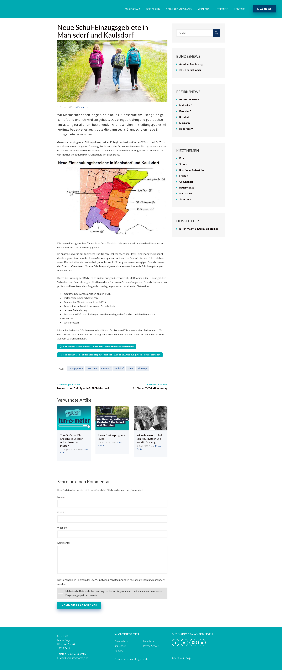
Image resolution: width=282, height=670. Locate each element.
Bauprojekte (186, 187)
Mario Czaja (132, 9)
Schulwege (142, 368)
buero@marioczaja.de (76, 658)
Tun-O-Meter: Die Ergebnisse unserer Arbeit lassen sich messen (71, 440)
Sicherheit (185, 199)
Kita (181, 158)
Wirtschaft (185, 193)
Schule (130, 368)
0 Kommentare (82, 107)
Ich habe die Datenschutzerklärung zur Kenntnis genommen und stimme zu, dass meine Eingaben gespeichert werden (113, 593)
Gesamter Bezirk (189, 99)
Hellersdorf (186, 128)
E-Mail (60, 512)
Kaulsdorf (105, 368)
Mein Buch (204, 9)
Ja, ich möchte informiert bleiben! (199, 228)
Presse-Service (151, 646)
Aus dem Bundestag (191, 64)
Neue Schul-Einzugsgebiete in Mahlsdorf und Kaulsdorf (102, 31)
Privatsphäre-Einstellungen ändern (132, 659)
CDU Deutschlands (190, 70)
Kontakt (240, 9)
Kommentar (63, 542)
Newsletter (149, 641)
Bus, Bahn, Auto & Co (191, 170)
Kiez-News (264, 8)
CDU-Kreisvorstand (179, 9)
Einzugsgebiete (76, 368)
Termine (222, 9)
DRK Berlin (153, 9)
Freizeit (183, 176)
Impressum (120, 646)
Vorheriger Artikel (69, 384)
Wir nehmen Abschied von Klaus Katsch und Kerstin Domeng (149, 439)
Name (60, 497)
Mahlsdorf (119, 368)
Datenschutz (121, 641)
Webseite (62, 527)
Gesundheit (186, 181)
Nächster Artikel (156, 384)
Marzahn (184, 123)
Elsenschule (92, 368)
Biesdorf (184, 117)
